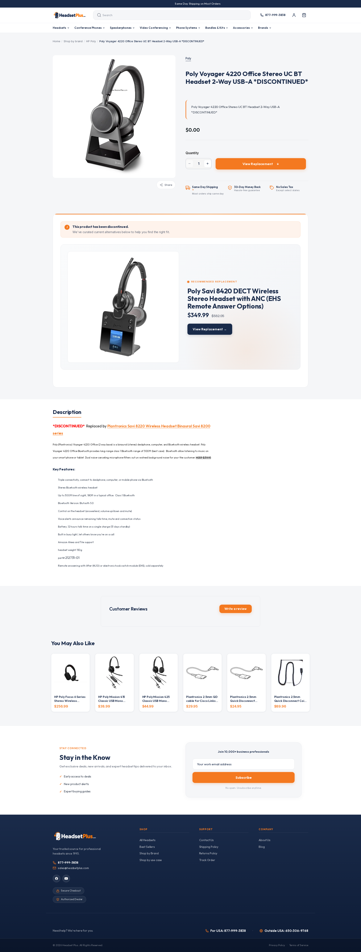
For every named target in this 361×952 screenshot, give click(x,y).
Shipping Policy (209, 847)
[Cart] (304, 15)
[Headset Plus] (69, 15)
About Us (264, 840)
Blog (262, 847)
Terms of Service (298, 945)
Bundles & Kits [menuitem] (215, 27)
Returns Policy (208, 853)
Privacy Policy (277, 945)
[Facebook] (56, 878)
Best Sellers (147, 847)
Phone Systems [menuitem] (186, 27)
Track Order (207, 860)
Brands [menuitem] (263, 27)
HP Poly (91, 41)
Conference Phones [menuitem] (88, 27)
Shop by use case (151, 860)
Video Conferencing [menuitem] (154, 27)
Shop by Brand (149, 853)
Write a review (235, 609)
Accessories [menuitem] (241, 27)
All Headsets (147, 840)
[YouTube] (66, 878)
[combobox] (168, 15)
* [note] (208, 190)
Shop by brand (73, 41)
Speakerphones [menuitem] (121, 27)
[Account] (294, 15)
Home (56, 41)
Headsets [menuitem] (59, 27)
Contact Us (206, 840)
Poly (188, 58)
